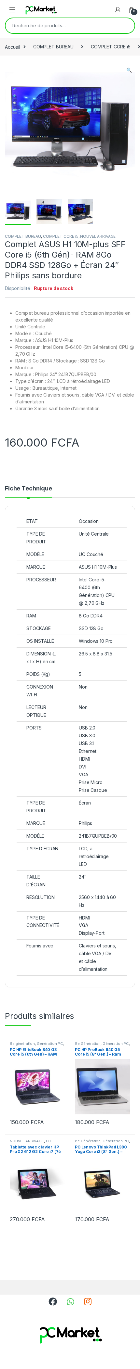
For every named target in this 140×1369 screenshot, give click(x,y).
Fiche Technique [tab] (28, 489)
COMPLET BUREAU (53, 46)
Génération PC (50, 1043)
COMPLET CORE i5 (111, 46)
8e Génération (88, 1043)
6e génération (22, 1043)
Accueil (12, 46)
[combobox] (61, 25)
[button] (129, 70)
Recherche (125, 25)
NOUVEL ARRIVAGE (98, 236)
